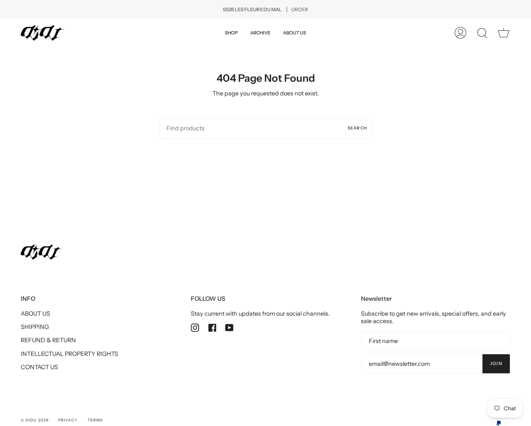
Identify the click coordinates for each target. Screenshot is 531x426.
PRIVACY (68, 420)
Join (496, 363)
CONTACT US (39, 367)
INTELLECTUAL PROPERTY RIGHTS (69, 354)
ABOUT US (35, 313)
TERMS (95, 420)
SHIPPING (35, 327)
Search (357, 127)
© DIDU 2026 (35, 420)
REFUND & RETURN (48, 340)
